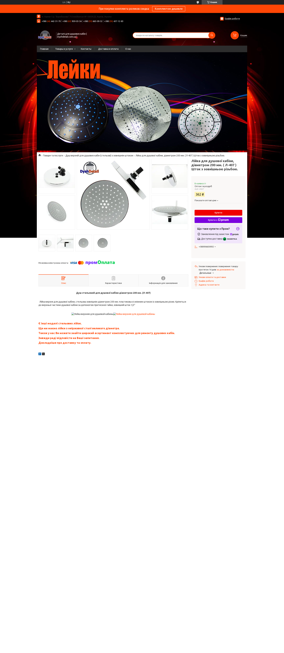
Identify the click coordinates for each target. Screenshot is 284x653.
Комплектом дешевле (169, 8)
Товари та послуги (53, 155)
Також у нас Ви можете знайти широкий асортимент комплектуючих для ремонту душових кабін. (106, 333)
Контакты (86, 49)
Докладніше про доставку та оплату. (64, 342)
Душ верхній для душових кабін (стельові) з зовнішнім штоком (99, 155)
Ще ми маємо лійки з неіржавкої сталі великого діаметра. (79, 328)
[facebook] (39, 354)
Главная (44, 49)
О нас (128, 49)
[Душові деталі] (45, 35)
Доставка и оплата (108, 49)
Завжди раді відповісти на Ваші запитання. (68, 337)
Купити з (212, 220)
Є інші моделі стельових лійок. (60, 323)
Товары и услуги (64, 49)
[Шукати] (211, 35)
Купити (218, 212)
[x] (43, 354)
